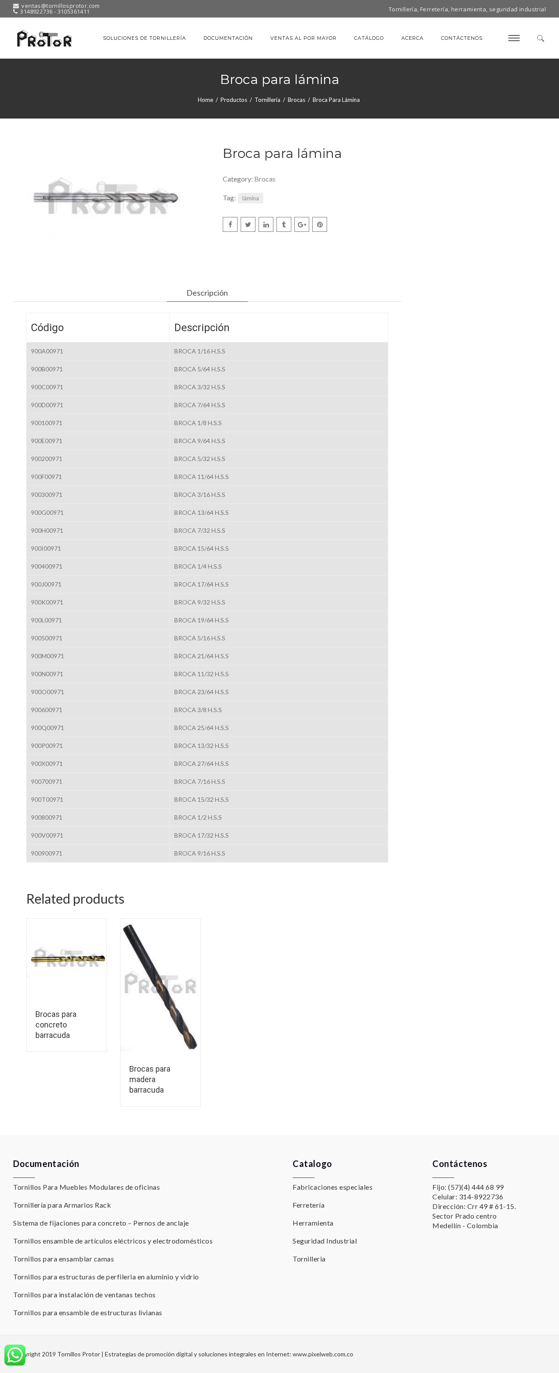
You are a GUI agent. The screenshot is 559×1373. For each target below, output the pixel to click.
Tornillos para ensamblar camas (63, 1258)
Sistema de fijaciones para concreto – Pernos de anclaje (101, 1223)
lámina (250, 198)
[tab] (207, 292)
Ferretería (308, 1205)
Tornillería (267, 99)
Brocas (296, 99)
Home (205, 99)
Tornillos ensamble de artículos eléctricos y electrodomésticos (113, 1241)
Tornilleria (309, 1258)
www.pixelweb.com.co (323, 1354)
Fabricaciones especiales (333, 1187)
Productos (234, 99)
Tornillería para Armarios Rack (62, 1205)
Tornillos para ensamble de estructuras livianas (87, 1312)
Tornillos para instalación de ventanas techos (84, 1294)
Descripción (207, 292)
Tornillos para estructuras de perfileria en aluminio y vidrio (106, 1276)
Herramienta (313, 1223)
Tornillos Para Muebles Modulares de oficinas (86, 1187)
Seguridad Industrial (325, 1241)
